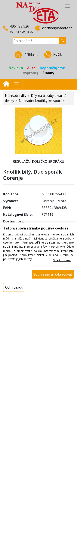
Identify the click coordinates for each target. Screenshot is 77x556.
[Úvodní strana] (6, 83)
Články (48, 73)
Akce (31, 67)
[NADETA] (37, 12)
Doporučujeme (52, 67)
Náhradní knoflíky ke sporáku (43, 100)
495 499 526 (19, 26)
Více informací (62, 260)
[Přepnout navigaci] (17, 84)
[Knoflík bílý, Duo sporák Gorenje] (38, 130)
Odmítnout (13, 287)
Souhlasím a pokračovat (52, 274)
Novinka (16, 67)
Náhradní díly (15, 95)
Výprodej (30, 73)
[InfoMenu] (68, 6)
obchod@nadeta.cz (57, 28)
